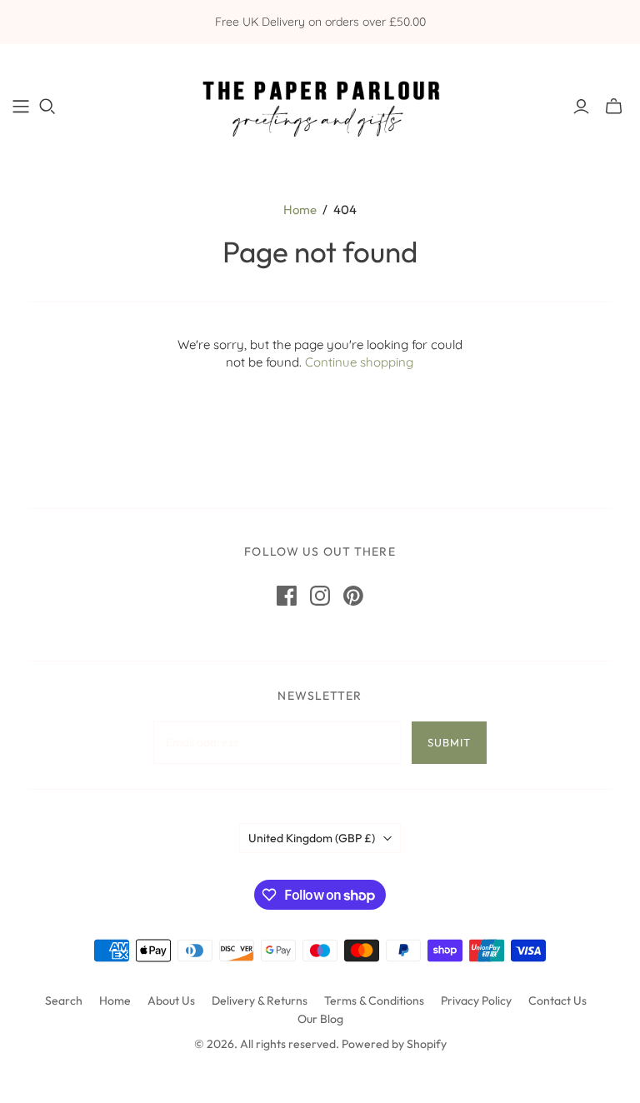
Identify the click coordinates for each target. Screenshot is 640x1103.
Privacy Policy (476, 1000)
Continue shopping (359, 362)
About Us (171, 1000)
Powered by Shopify (394, 1043)
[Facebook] (287, 596)
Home (300, 209)
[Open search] (47, 106)
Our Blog (320, 1018)
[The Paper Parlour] (320, 106)
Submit (449, 742)
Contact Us (557, 1000)
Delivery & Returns (260, 1000)
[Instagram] (320, 596)
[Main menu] (20, 106)
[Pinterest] (353, 596)
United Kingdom (311, 838)
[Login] (581, 106)
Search (63, 1000)
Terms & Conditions (374, 1000)
